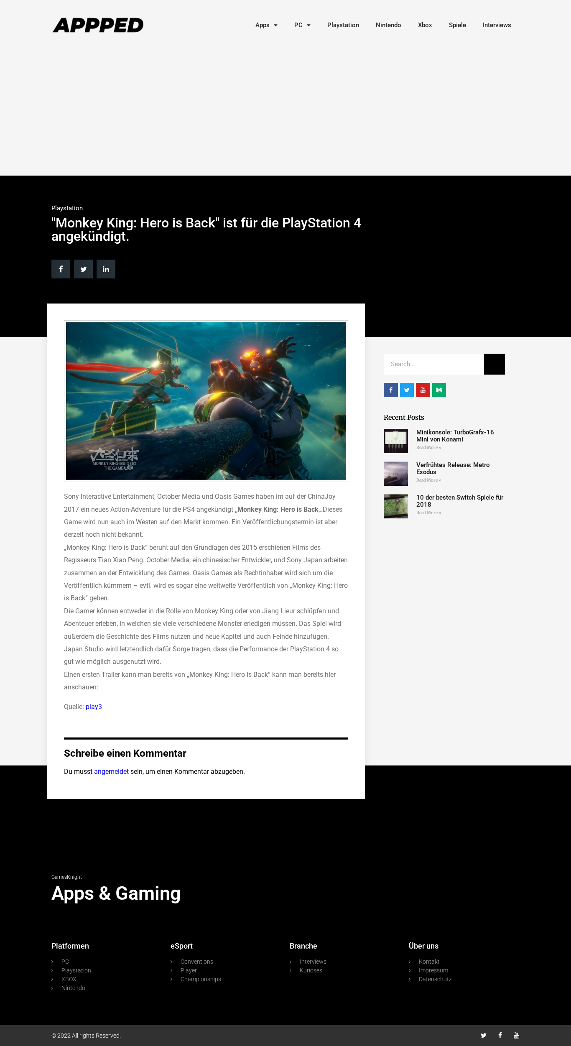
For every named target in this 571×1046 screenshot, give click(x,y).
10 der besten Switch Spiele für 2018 (459, 501)
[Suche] (494, 364)
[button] (60, 269)
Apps (262, 25)
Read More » (428, 447)
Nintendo (388, 25)
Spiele (457, 25)
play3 (94, 707)
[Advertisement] (285, 108)
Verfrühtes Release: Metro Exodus (452, 468)
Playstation (343, 25)
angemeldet (111, 772)
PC (298, 25)
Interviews (497, 25)
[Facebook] (500, 1035)
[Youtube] (516, 1035)
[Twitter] (484, 1035)
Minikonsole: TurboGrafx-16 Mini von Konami (455, 436)
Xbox (425, 25)
